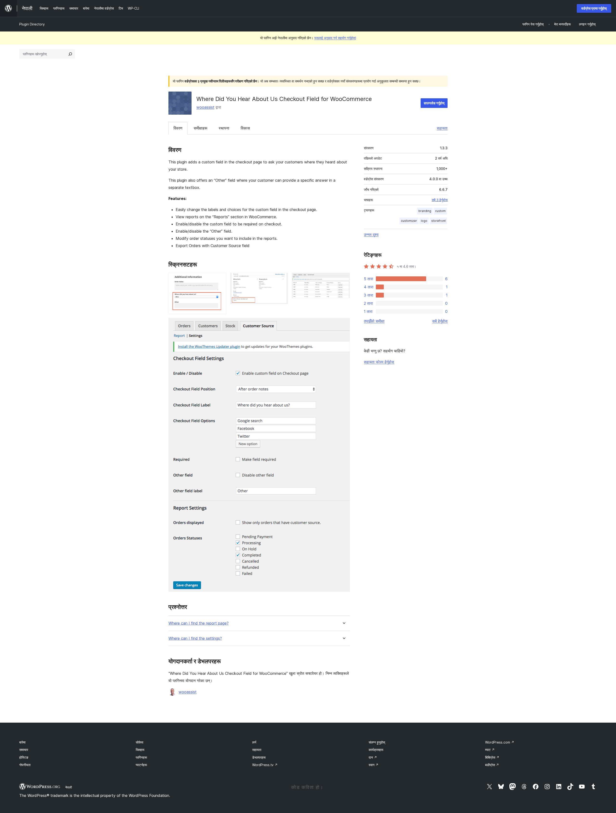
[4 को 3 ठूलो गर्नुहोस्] (343, 279)
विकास (245, 128)
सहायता (442, 128)
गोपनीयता (25, 765)
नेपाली (68, 787)
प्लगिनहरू (141, 757)
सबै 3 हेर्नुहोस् (440, 200)
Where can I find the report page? (198, 623)
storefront (438, 221)
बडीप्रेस (492, 765)
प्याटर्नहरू (141, 765)
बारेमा (22, 742)
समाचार (23, 750)
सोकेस (139, 742)
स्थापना (224, 128)
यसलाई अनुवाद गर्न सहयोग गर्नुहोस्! (335, 38)
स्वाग (374, 765)
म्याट (490, 750)
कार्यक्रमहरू (376, 750)
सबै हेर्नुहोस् (440, 321)
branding (424, 211)
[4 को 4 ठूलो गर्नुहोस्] (343, 324)
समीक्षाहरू (200, 128)
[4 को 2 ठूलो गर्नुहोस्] (281, 279)
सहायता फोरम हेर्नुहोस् (379, 362)
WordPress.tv (265, 765)
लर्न (254, 742)
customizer (409, 221)
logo (424, 221)
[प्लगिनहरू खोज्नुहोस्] (70, 54)
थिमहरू (140, 750)
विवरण (177, 128)
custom (440, 211)
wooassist (205, 107)
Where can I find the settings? (195, 638)
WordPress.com (499, 742)
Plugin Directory (32, 24)
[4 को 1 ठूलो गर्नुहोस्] (220, 279)
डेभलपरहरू (259, 757)
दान (373, 757)
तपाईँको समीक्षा (374, 321)
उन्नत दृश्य (371, 234)
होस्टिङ (23, 757)
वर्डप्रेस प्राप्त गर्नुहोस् (594, 8)
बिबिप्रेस (492, 757)
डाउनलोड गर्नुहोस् (434, 103)
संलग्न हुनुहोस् (377, 742)
